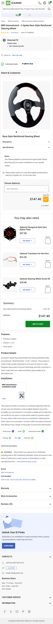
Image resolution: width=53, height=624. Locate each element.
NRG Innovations (13, 21)
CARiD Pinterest (23, 611)
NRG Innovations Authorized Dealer (36, 431)
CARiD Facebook (4, 611)
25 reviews (14, 32)
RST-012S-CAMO (29, 480)
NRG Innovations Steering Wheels (33, 21)
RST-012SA (5, 480)
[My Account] (44, 3)
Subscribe (8, 546)
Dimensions (8, 431)
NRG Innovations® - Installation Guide (10, 386)
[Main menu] (3, 3)
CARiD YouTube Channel (16, 611)
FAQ (17, 438)
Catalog (6, 438)
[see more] (27, 240)
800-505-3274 (18, 563)
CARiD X (10, 611)
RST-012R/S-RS (16, 480)
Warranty (28, 438)
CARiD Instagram (29, 611)
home (3, 21)
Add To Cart (37, 324)
